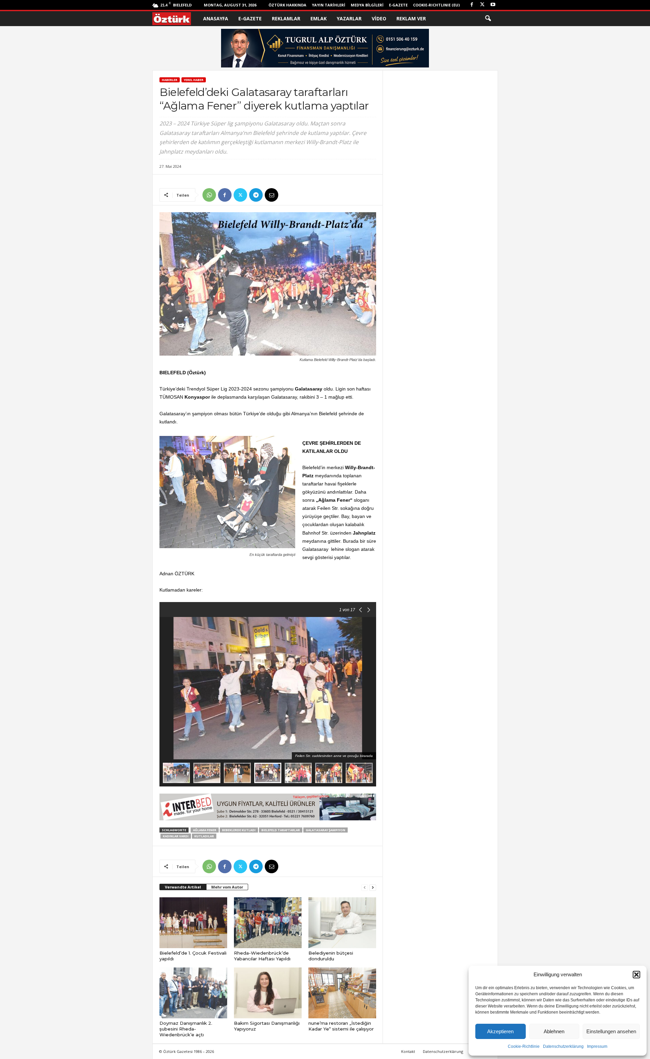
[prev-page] (364, 887)
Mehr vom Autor (227, 887)
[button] (636, 974)
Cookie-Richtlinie (524, 1046)
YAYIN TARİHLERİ (328, 4)
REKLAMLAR (286, 18)
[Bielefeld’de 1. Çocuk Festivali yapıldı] (193, 922)
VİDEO (379, 18)
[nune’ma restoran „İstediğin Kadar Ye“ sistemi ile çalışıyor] (342, 992)
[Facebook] (472, 5)
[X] (482, 5)
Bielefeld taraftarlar (280, 830)
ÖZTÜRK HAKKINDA (287, 4)
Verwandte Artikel (183, 887)
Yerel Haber (193, 80)
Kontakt (408, 1051)
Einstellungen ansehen (611, 1031)
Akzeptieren (500, 1031)
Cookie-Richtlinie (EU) (436, 4)
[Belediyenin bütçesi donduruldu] (342, 922)
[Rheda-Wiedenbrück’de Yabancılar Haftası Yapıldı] (268, 922)
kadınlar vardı (176, 836)
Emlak (318, 18)
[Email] (271, 195)
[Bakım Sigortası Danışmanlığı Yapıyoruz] (268, 992)
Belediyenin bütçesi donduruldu (330, 955)
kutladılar (204, 836)
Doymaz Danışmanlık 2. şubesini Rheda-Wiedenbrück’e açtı (185, 1028)
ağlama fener (204, 830)
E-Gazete (398, 4)
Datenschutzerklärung (563, 1046)
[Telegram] (256, 195)
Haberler (169, 80)
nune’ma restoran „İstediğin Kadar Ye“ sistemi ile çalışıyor (341, 1026)
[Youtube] (493, 5)
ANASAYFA (215, 18)
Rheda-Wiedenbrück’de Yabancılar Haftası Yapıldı (262, 955)
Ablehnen (554, 1031)
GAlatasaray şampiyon (325, 830)
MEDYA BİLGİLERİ (367, 4)
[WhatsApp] (209, 195)
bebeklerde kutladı (239, 830)
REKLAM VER (411, 18)
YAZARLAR (349, 18)
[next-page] (372, 887)
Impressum (597, 1046)
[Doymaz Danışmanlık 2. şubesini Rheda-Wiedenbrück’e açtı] (193, 992)
